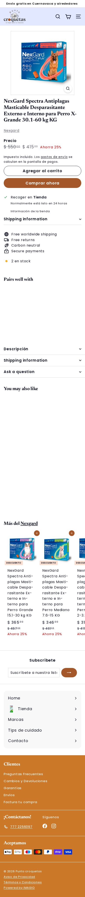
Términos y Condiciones (23, 882)
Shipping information (26, 219)
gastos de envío (54, 157)
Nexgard (11, 130)
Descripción (16, 349)
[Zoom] (68, 88)
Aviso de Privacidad (19, 877)
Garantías (13, 788)
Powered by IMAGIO (19, 888)
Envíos (9, 795)
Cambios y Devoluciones (26, 781)
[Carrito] (68, 16)
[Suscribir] (69, 673)
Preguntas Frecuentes (23, 774)
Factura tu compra (20, 802)
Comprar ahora (43, 183)
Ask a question (19, 371)
